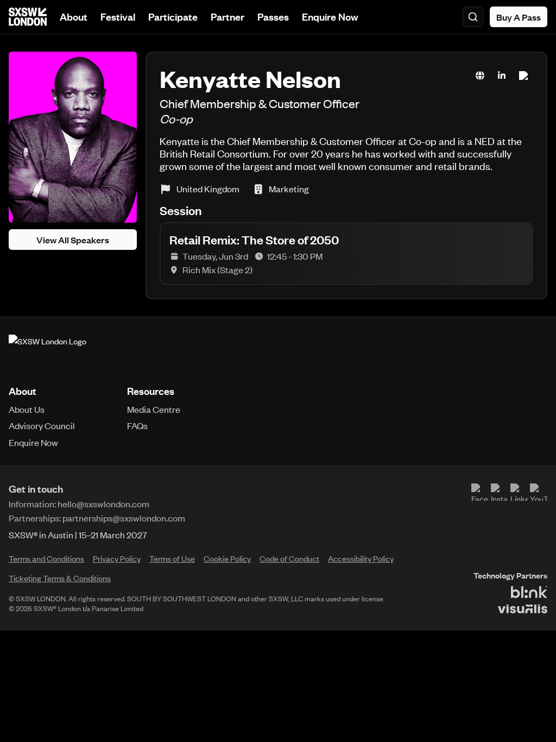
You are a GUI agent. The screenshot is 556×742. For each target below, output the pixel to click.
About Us (27, 409)
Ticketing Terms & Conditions (60, 578)
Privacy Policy (117, 558)
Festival (117, 16)
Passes (273, 16)
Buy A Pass (518, 17)
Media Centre (153, 409)
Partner (227, 16)
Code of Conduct (289, 558)
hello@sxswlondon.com (103, 504)
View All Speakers (72, 240)
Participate (173, 16)
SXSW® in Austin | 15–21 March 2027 (78, 534)
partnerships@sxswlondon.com (123, 518)
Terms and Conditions (46, 558)
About (73, 16)
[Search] (473, 17)
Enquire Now (330, 16)
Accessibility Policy (361, 558)
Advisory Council (42, 425)
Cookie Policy (227, 558)
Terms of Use (172, 558)
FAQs (137, 425)
